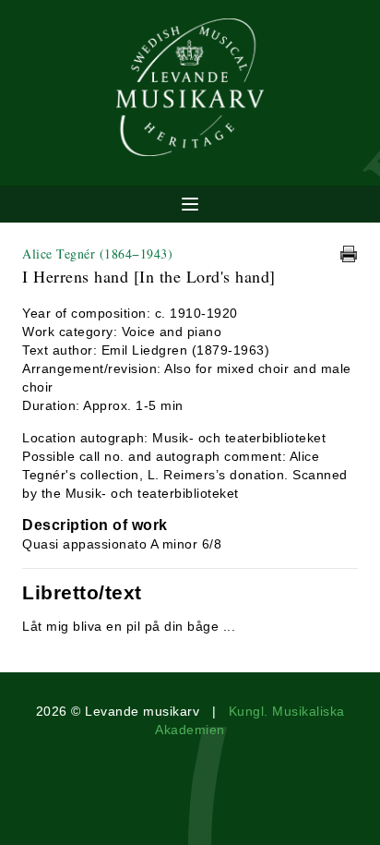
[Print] (348, 254)
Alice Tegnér (97, 253)
